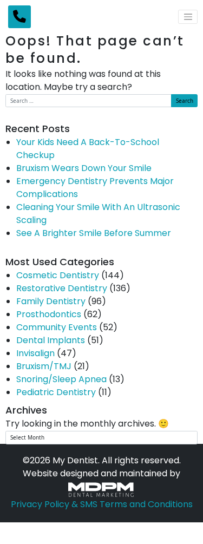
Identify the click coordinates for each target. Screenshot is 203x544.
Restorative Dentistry (61, 289)
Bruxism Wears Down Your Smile (84, 169)
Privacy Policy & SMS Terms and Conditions (102, 505)
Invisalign (35, 354)
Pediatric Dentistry (56, 393)
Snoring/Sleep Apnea (61, 380)
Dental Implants (50, 341)
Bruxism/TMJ (43, 367)
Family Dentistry (51, 302)
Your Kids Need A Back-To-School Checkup (87, 149)
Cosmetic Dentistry (57, 276)
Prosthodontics (48, 315)
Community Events (56, 328)
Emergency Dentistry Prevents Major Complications (95, 188)
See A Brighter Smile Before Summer (93, 234)
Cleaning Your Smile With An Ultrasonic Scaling (98, 214)
